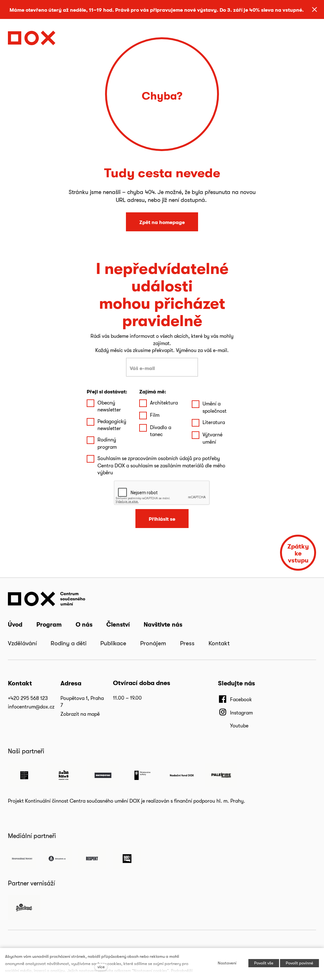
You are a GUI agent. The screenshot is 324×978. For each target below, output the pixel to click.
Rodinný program (107, 443)
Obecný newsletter (109, 406)
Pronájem (153, 643)
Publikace (113, 643)
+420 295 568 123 (28, 698)
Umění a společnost (214, 407)
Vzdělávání (22, 643)
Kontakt (219, 643)
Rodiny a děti (68, 643)
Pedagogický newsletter (111, 424)
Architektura (164, 403)
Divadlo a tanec (160, 430)
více (101, 966)
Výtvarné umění (212, 438)
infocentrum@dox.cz (31, 707)
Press (187, 643)
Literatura (213, 422)
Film (154, 415)
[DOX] (31, 36)
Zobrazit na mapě (80, 714)
